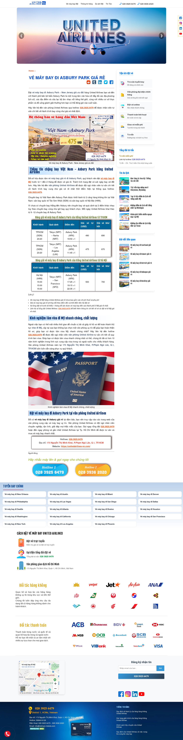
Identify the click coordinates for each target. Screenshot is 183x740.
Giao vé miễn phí (135, 124)
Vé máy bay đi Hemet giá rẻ (140, 254)
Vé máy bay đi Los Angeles (61, 524)
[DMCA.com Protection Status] (37, 729)
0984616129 (41, 720)
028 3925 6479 (129, 3)
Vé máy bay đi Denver (149, 494)
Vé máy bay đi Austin (59, 494)
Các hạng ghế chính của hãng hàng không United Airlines (131, 719)
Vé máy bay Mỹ (72, 3)
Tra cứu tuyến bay (135, 82)
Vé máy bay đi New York (15, 524)
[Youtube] (180, 33)
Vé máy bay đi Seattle (14, 509)
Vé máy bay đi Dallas (149, 501)
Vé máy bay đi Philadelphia (16, 501)
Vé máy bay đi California (60, 516)
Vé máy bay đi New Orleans (16, 494)
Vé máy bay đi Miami (104, 494)
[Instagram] (180, 23)
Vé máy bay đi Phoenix (105, 524)
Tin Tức (109, 3)
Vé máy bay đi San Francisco (152, 516)
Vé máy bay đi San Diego (105, 501)
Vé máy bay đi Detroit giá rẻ (141, 263)
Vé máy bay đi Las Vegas (60, 501)
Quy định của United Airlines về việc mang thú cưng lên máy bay (131, 733)
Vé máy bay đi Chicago (105, 516)
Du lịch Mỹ (99, 3)
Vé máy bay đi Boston (104, 509)
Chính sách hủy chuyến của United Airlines (129, 726)
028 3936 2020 (146, 3)
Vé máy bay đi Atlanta (59, 509)
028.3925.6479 (86, 107)
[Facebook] (180, 18)
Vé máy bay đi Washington (16, 516)
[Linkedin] (180, 28)
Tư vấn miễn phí (126, 156)
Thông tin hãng (87, 3)
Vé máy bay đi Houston (150, 509)
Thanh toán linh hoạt (137, 114)
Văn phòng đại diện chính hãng (139, 93)
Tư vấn (130, 134)
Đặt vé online (133, 104)
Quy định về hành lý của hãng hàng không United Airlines (131, 712)
